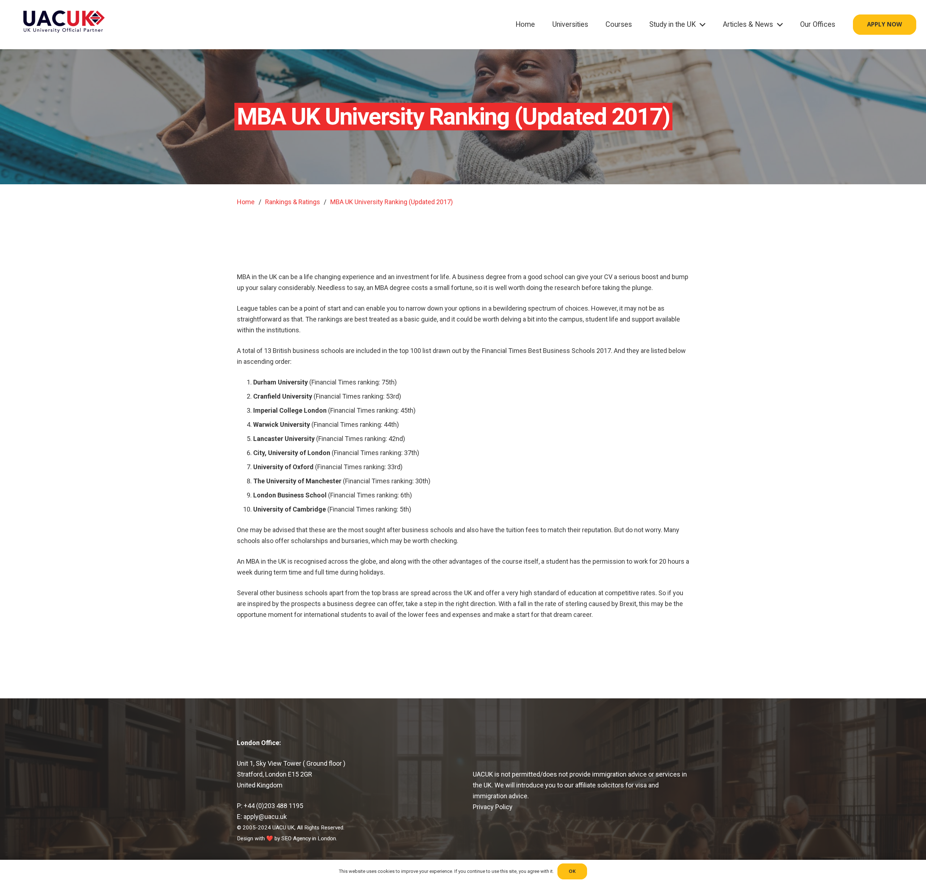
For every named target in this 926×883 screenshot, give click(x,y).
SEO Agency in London (308, 838)
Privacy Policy (493, 807)
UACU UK (283, 827)
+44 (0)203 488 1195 (273, 806)
